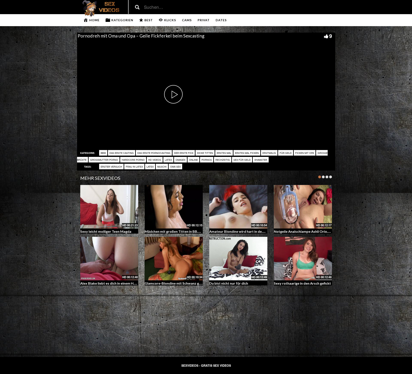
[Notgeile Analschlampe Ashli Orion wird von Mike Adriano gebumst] (303, 206)
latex (150, 166)
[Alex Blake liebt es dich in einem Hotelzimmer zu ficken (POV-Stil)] (109, 258)
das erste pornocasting (153, 153)
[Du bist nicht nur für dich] (238, 258)
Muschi (162, 166)
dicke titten (205, 153)
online (193, 159)
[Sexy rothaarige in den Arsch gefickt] (303, 258)
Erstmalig (269, 153)
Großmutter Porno (104, 159)
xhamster (260, 159)
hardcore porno (133, 159)
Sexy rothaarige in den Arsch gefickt (302, 283)
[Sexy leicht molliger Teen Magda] (109, 206)
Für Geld (286, 153)
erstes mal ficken (247, 153)
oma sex (175, 166)
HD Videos (154, 159)
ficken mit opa (304, 153)
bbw (103, 153)
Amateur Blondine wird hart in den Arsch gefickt (247, 231)
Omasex (180, 159)
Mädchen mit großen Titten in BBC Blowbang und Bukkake (191, 231)
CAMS (187, 20)
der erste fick (183, 153)
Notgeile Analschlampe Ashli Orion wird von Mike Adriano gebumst (327, 231)
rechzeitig (222, 159)
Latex (168, 159)
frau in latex (134, 166)
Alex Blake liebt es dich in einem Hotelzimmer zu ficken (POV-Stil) (131, 283)
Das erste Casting (121, 153)
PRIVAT (204, 20)
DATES (221, 20)
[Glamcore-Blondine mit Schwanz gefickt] (174, 258)
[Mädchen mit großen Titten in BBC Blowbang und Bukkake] (174, 206)
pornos (206, 159)
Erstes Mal (224, 153)
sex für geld (242, 159)
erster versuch (111, 166)
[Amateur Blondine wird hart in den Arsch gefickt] (238, 206)
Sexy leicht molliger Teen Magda (105, 231)
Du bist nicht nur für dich (228, 283)
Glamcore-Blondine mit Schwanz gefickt (176, 283)
